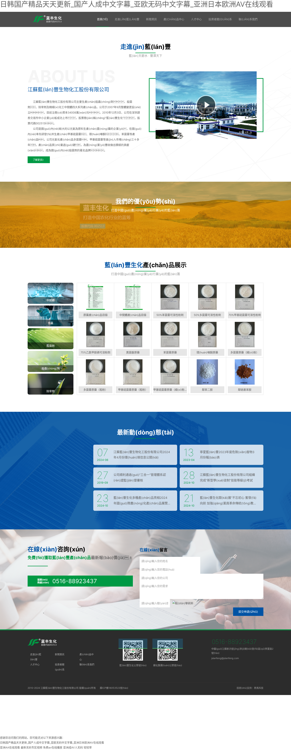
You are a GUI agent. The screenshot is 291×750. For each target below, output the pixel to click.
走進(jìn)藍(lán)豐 (127, 19)
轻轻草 (88, 747)
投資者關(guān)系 (220, 19)
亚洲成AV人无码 (73, 747)
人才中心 (196, 19)
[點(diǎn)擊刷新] (182, 603)
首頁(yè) (102, 19)
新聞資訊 (151, 19)
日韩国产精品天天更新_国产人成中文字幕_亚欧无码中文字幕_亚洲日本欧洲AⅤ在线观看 (52, 742)
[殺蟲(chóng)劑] (50, 361)
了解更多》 (39, 159)
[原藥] (50, 315)
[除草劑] (50, 383)
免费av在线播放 (52, 747)
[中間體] (50, 293)
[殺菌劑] (50, 338)
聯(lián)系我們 (248, 19)
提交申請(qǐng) (248, 611)
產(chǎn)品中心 (174, 19)
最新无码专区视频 (31, 747)
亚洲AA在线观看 (10, 747)
